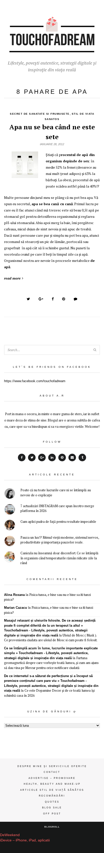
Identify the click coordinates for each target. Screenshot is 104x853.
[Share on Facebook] (53, 299)
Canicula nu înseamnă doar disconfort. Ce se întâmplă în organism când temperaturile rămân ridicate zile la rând (59, 558)
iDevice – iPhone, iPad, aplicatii (25, 840)
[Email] (72, 457)
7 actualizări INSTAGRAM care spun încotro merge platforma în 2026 (57, 508)
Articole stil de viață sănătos (52, 790)
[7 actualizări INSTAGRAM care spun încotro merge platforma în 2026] (9, 510)
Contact (52, 772)
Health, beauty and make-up (52, 784)
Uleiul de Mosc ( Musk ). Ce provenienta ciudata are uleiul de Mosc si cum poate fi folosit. (50, 638)
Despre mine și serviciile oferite (52, 766)
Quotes (52, 802)
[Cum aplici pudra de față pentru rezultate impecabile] (9, 525)
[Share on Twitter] (28, 299)
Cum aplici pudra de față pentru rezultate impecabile (58, 521)
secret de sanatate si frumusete (40, 113)
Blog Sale (52, 807)
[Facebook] (21, 457)
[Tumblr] (82, 457)
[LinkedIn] (52, 457)
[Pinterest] (62, 457)
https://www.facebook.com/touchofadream (34, 381)
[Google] (42, 457)
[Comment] (75, 299)
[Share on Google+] (41, 299)
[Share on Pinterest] (63, 299)
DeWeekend (10, 835)
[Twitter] (32, 457)
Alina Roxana (14, 595)
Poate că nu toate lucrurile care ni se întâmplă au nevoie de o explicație (55, 492)
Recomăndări (52, 796)
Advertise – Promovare (52, 778)
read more (12, 278)
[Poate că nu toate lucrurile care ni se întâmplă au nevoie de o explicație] (9, 494)
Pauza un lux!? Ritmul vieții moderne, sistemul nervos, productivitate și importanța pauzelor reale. (59, 540)
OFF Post (52, 813)
